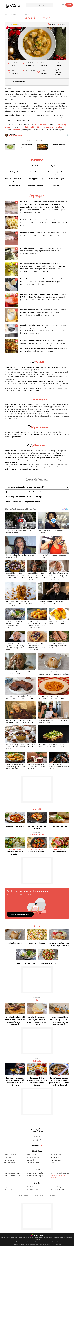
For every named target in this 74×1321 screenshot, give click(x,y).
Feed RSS (52, 1196)
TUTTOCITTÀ (47, 1237)
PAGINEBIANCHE (39, 1237)
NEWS (59, 1075)
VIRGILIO (8, 1237)
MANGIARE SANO (37, 1075)
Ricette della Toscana (57, 1189)
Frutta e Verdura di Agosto (35, 1176)
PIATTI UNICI (59, 941)
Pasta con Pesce (9, 1160)
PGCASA (32, 1237)
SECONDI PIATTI (17, 14)
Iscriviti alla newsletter (20, 914)
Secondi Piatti (31, 1160)
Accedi (69, 4)
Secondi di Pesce (56, 1154)
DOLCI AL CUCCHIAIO (15, 941)
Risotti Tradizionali (33, 1157)
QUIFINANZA (63, 1237)
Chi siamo (18, 1241)
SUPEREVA (37, 1239)
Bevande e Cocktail (56, 1160)
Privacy (31, 1241)
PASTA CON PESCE (37, 824)
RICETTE (11, 14)
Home (6, 14)
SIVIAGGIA (56, 1237)
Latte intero (11, 186)
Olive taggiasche (33, 179)
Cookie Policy (38, 1241)
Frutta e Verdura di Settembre (60, 1173)
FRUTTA (48, 961)
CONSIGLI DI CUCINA (15, 1015)
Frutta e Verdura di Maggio (12, 1173)
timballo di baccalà (32, 127)
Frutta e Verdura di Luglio (35, 1173)
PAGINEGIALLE (14, 1237)
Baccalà (11, 166)
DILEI (51, 1237)
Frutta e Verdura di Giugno (12, 1176)
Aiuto (57, 1241)
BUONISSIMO (69, 1237)
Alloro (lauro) (53, 179)
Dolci (52, 1163)
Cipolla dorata (56, 166)
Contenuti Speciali (24, 1196)
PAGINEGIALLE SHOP (24, 1237)
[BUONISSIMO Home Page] (13, 5)
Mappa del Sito (44, 1196)
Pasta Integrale (32, 1154)
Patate (34, 166)
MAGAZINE (15, 1075)
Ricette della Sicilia (33, 1189)
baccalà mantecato (42, 125)
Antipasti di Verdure (10, 1154)
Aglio (10, 172)
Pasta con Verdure (9, 1163)
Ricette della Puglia (57, 1187)
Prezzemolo (31, 186)
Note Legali (25, 1241)
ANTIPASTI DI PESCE (59, 824)
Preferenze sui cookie (49, 1241)
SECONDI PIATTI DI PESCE (28, 14)
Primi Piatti (7, 1157)
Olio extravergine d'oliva (56, 172)
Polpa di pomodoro (12, 179)
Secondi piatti (37, 834)
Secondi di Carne (56, 1157)
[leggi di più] (68, 135)
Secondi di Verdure (33, 1163)
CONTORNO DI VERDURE (37, 941)
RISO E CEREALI (26, 961)
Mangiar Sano (8, 1187)
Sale (55, 186)
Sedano (32, 172)
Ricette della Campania (34, 1187)
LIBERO (3, 1237)
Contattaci (35, 1196)
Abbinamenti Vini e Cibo (11, 1189)
